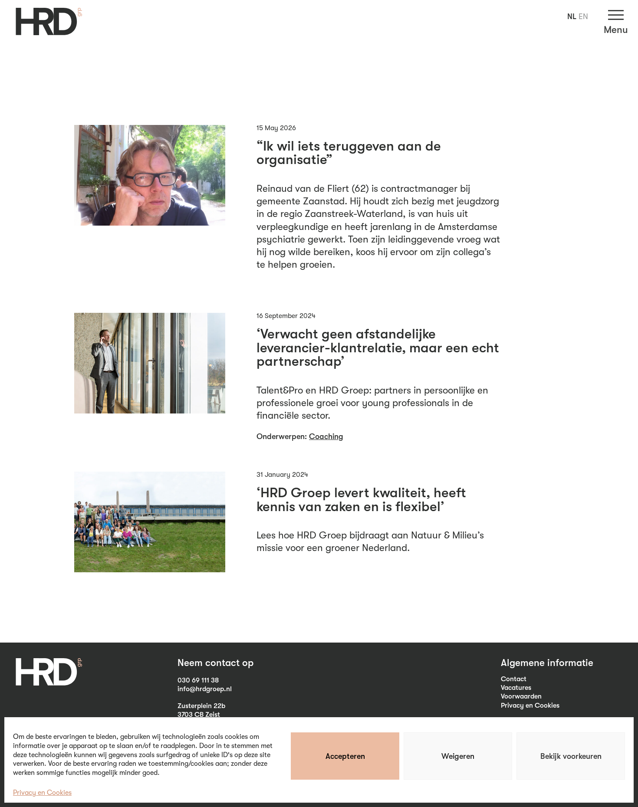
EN (583, 16)
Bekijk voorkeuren (571, 756)
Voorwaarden (521, 696)
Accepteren (345, 756)
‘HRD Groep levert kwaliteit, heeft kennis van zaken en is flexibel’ (361, 500)
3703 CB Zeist (199, 714)
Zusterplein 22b (201, 706)
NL (571, 16)
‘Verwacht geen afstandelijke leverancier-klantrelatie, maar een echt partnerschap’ (378, 347)
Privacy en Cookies (42, 793)
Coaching (326, 436)
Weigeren (457, 756)
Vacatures (516, 688)
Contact (513, 679)
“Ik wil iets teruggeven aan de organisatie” (349, 153)
